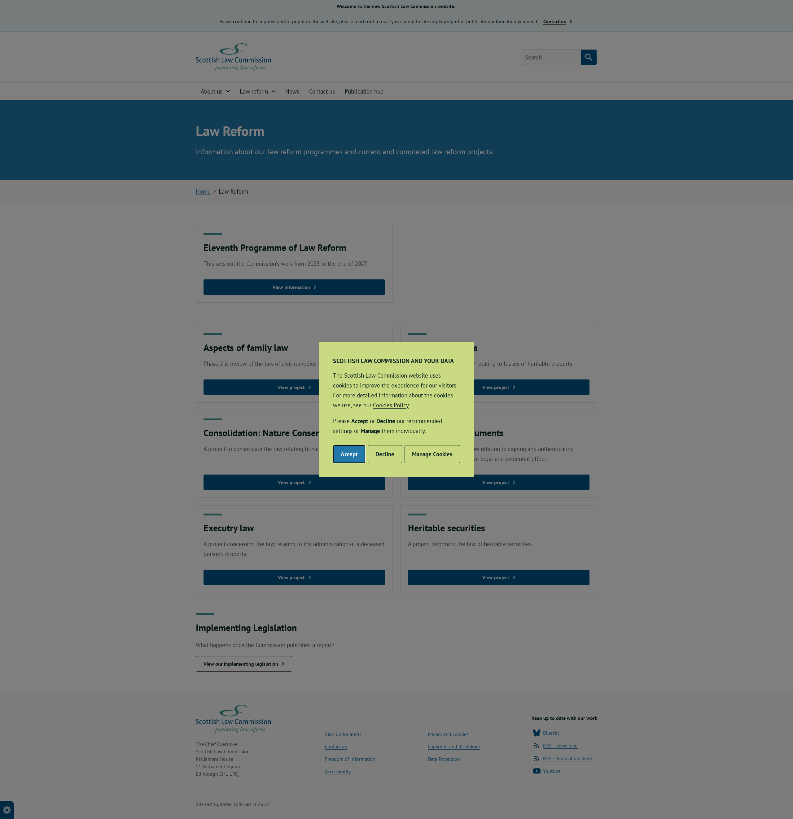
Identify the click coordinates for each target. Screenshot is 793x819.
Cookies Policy (391, 405)
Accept (349, 454)
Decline (384, 454)
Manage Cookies (432, 454)
